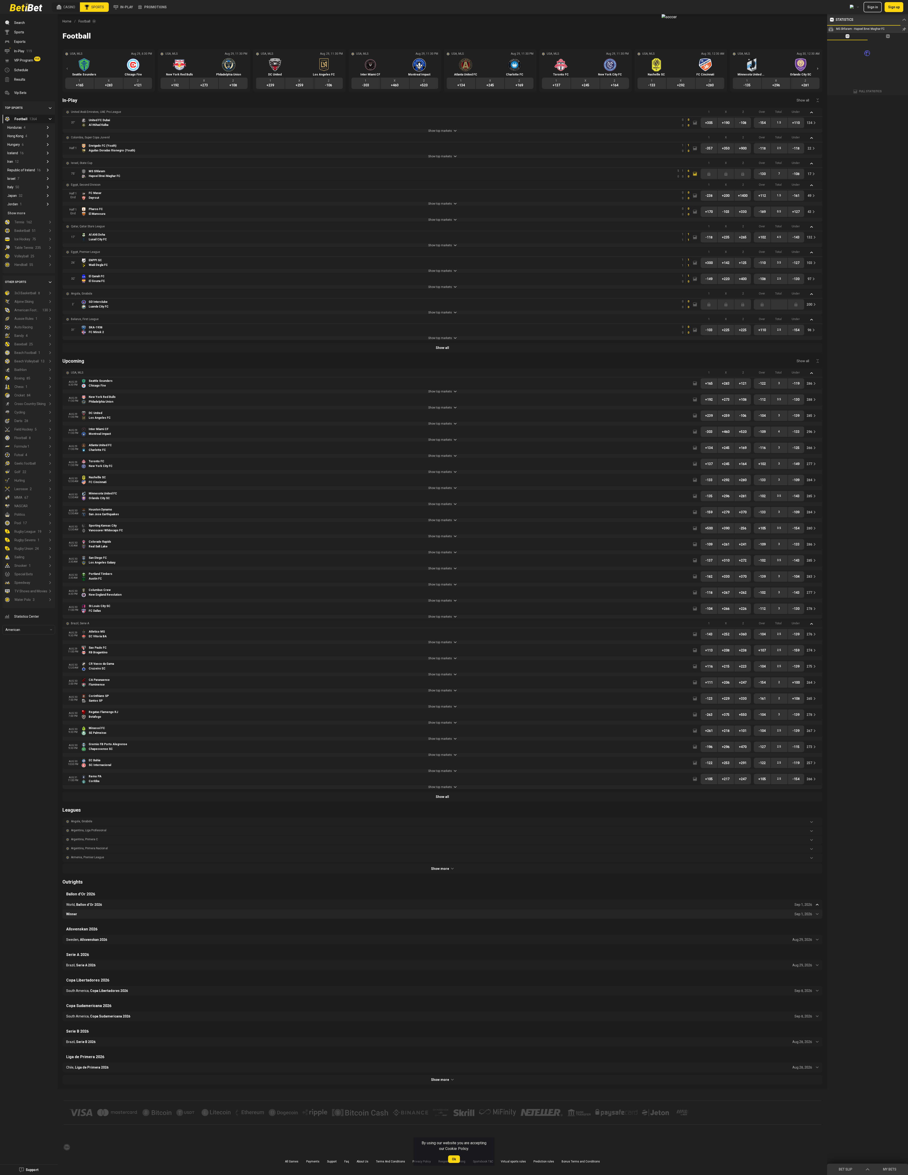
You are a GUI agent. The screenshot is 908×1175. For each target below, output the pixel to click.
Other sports (15, 282)
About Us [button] (362, 1161)
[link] (26, 7)
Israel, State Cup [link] (81, 163)
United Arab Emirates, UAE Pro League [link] (96, 112)
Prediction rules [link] (543, 1161)
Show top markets (440, 130)
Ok (454, 1159)
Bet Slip (845, 1169)
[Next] (818, 68)
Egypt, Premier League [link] (85, 252)
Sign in (872, 7)
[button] (66, 7)
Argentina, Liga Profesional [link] (88, 830)
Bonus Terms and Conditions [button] (581, 1161)
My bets (889, 1169)
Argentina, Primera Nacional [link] (89, 848)
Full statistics (870, 91)
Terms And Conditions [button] (390, 1161)
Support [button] (332, 1161)
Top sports (14, 108)
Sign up (894, 7)
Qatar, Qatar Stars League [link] (88, 226)
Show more (440, 869)
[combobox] (854, 7)
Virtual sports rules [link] (513, 1161)
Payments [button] (312, 1161)
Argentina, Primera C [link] (84, 839)
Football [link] (84, 21)
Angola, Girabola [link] (81, 293)
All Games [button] (291, 1161)
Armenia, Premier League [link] (87, 857)
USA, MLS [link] (77, 372)
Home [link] (66, 21)
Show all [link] (803, 100)
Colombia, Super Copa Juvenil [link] (90, 137)
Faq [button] (346, 1161)
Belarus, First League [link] (85, 319)
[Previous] (67, 68)
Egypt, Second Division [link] (85, 184)
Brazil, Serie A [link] (80, 623)
